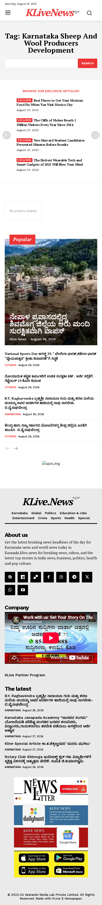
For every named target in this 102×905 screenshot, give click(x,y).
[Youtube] (23, 590)
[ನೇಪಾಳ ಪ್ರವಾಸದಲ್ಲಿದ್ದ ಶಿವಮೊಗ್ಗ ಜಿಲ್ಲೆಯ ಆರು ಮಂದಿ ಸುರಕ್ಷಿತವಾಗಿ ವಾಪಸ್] (51, 292)
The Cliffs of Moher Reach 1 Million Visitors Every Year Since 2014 (46, 122)
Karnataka (13, 414)
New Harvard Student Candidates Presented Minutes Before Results (51, 142)
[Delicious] (35, 577)
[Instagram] (61, 577)
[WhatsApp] (10, 590)
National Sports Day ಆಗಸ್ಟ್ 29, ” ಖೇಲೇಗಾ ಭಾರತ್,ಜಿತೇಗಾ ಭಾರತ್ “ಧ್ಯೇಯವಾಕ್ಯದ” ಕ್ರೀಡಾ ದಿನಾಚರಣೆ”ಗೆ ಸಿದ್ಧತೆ (50, 356)
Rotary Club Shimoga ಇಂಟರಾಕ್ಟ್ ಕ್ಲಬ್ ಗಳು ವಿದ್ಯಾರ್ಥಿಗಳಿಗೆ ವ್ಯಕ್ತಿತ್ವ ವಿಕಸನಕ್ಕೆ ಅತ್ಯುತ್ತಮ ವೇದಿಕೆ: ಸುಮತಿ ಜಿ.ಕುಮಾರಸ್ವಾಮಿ (48, 759)
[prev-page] (6, 135)
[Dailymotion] (23, 577)
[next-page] (95, 135)
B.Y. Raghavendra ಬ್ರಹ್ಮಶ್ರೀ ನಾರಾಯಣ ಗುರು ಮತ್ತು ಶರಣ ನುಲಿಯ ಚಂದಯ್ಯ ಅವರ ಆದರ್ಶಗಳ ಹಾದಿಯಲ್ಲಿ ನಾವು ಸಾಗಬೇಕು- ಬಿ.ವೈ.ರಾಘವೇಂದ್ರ (49, 403)
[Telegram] (74, 577)
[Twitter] (87, 577)
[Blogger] (10, 577)
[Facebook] (48, 577)
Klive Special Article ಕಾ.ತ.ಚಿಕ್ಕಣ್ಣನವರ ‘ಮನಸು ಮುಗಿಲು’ (47, 743)
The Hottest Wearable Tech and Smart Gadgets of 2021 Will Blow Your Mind (50, 162)
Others (10, 365)
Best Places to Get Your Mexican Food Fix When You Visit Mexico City (50, 102)
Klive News (17, 339)
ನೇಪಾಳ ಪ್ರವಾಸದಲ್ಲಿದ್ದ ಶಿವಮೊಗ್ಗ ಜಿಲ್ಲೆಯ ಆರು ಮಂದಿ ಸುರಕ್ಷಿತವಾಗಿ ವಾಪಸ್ (49, 324)
